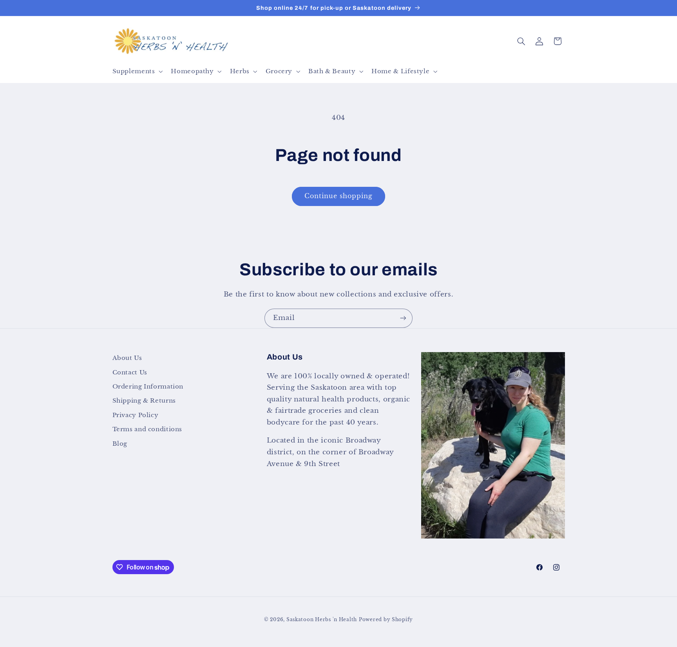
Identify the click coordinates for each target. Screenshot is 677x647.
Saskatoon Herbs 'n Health (321, 619)
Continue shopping (338, 196)
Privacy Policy (135, 414)
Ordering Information (148, 386)
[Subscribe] (403, 318)
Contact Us (129, 372)
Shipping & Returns (144, 400)
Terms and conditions (147, 428)
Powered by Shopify (386, 619)
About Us (127, 357)
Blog (120, 443)
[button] (136, 71)
